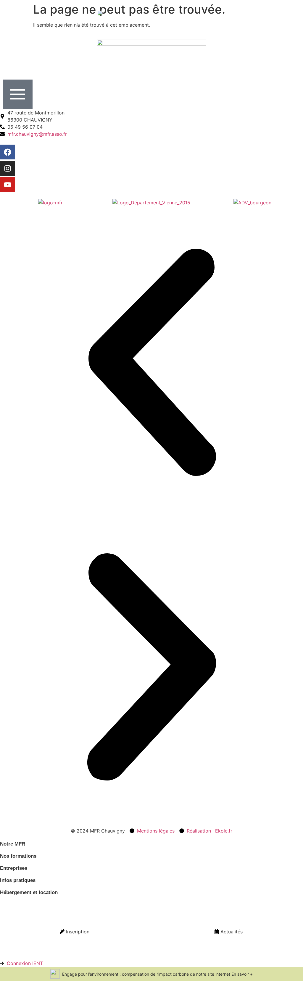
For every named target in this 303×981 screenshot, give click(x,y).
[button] (151, 363)
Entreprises (13, 868)
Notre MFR (12, 843)
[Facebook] (7, 152)
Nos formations (18, 856)
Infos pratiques (18, 880)
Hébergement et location (29, 892)
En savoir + (242, 974)
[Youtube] (7, 184)
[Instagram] (7, 168)
